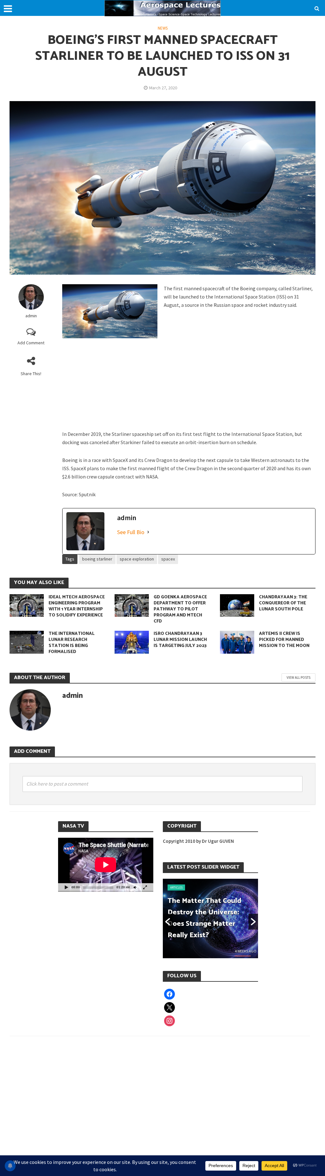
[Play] (66, 887)
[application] (105, 864)
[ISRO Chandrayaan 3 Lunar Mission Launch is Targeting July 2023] (132, 641)
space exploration (137, 559)
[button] (167, 922)
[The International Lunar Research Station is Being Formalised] (27, 641)
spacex (168, 559)
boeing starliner (97, 559)
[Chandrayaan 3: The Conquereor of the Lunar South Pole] (237, 605)
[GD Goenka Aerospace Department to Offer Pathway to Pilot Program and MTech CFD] (132, 605)
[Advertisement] (188, 382)
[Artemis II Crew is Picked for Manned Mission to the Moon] (237, 641)
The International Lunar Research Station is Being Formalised (72, 643)
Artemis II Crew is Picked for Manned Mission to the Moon (284, 640)
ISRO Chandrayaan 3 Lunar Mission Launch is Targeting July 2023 (180, 640)
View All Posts (298, 677)
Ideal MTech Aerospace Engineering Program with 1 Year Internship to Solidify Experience (77, 606)
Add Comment (30, 343)
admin (31, 316)
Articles (176, 887)
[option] (210, 918)
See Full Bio (130, 532)
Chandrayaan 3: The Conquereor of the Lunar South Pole (283, 603)
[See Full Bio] (148, 532)
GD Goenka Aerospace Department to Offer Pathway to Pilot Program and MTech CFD (180, 609)
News (163, 28)
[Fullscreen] (145, 887)
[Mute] (135, 887)
